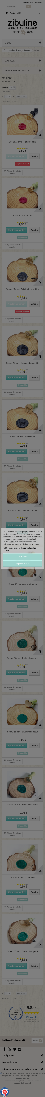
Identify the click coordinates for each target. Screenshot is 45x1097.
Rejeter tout (22, 563)
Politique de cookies (11, 548)
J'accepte (22, 556)
